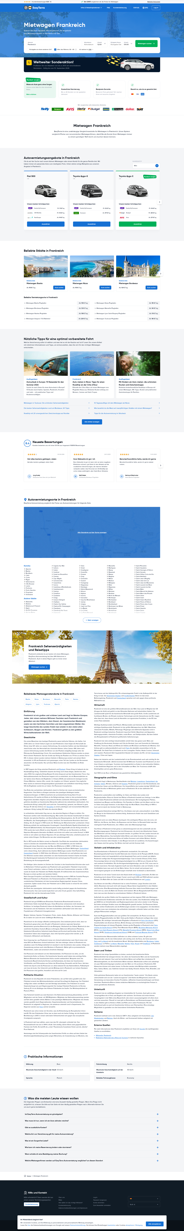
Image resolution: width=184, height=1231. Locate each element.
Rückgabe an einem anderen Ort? (40, 49)
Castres (56, 591)
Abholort (30, 42)
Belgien (133, 781)
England (62, 769)
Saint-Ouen (140, 598)
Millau (111, 589)
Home (29, 1176)
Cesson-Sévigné (59, 600)
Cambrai (56, 572)
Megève (111, 576)
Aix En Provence (31, 610)
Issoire (83, 595)
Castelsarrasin (58, 589)
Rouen (137, 944)
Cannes (56, 576)
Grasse (83, 574)
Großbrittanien (129, 696)
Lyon (37, 704)
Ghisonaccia (30, 582)
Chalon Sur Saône (59, 604)
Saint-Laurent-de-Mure (144, 585)
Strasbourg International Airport (115, 932)
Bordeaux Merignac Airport (148, 928)
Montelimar (112, 610)
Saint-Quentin (141, 608)
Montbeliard (113, 604)
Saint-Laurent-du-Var (143, 587)
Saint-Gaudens (141, 568)
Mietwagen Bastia (34, 283)
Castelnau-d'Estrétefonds (62, 587)
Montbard (112, 602)
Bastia (28, 571)
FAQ (108, 7)
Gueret (83, 581)
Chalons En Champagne (61, 606)
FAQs (60, 1200)
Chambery (56, 608)
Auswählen (46, 224)
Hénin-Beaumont (87, 589)
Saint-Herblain (141, 576)
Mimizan (111, 591)
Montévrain (112, 612)
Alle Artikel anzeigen (92, 422)
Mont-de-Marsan (114, 595)
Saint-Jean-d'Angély (143, 578)
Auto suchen (59, 287)
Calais (55, 570)
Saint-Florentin (141, 566)
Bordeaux (46, 699)
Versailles (50, 807)
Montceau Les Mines (116, 606)
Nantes (75, 699)
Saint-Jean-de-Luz (142, 581)
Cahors (55, 568)
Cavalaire (56, 595)
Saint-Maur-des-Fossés (144, 593)
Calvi (27, 575)
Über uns (62, 1197)
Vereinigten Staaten (114, 696)
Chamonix (56, 612)
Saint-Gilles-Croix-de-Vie (145, 574)
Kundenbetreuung (120, 7)
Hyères (83, 593)
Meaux (111, 574)
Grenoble (84, 578)
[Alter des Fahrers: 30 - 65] (55, 49)
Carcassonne (57, 581)
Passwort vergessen (100, 1200)
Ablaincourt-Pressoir (33, 606)
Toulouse (47, 704)
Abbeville (29, 602)
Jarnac (83, 602)
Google (142, 1029)
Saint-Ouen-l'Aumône (143, 600)
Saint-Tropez (140, 612)
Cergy (55, 598)
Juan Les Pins (86, 606)
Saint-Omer (140, 595)
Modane (111, 593)
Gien (82, 566)
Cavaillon (56, 593)
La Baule (84, 608)
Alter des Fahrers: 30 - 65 (65, 49)
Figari (28, 580)
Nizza (37, 699)
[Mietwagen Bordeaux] (138, 266)
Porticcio (29, 588)
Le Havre (104, 941)
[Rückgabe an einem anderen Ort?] (27, 49)
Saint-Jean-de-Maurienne (145, 583)
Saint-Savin (140, 610)
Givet (83, 568)
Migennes (112, 587)
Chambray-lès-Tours (60, 610)
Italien (103, 784)
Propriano (29, 592)
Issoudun (84, 598)
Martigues (112, 568)
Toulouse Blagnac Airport (144, 932)
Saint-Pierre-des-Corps (144, 604)
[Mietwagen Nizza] (92, 266)
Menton (111, 581)
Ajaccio (28, 569)
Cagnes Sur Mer (59, 566)
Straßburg (146, 944)
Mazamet (112, 572)
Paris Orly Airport (147, 920)
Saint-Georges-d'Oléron (144, 570)
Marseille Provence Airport (132, 930)
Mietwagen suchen (38, 667)
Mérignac (112, 583)
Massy (111, 570)
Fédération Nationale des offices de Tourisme (112, 1038)
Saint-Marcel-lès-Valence (144, 591)
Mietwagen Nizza (80, 283)
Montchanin (113, 608)
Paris (67, 699)
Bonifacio (29, 573)
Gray (82, 576)
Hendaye (84, 587)
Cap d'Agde (57, 578)
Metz (110, 585)
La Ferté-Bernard (87, 612)
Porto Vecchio (31, 590)
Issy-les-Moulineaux (88, 600)
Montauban (112, 600)
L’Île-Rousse (30, 584)
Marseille (112, 566)
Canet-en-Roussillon (60, 574)
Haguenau (84, 585)
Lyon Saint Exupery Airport (108, 930)
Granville (84, 572)
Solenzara (29, 594)
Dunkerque (98, 944)
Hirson (83, 591)
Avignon (29, 704)
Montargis (112, 598)
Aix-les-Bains (30, 612)
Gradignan (84, 570)
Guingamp (84, 583)
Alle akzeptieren (154, 1224)
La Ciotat (84, 610)
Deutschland (84, 848)
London (147, 879)
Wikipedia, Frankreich (103, 1035)
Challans (56, 602)
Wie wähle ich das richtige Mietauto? (71, 1203)
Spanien (125, 784)
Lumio (28, 586)
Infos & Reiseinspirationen (90, 7)
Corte (28, 577)
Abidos (28, 604)
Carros (55, 585)
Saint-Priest (140, 606)
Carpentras (57, 583)
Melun (111, 578)
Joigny (83, 604)
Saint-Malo (140, 589)
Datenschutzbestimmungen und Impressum (73, 1208)
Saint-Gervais (141, 572)
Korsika (27, 565)
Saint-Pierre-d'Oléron (143, 602)
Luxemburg (141, 781)
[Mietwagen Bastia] (46, 266)
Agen (27, 608)
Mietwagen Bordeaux (128, 283)
